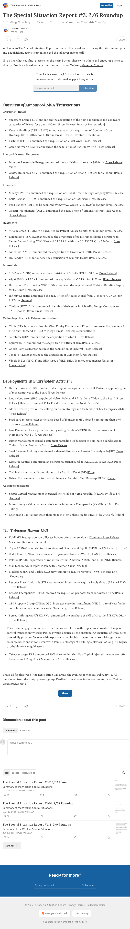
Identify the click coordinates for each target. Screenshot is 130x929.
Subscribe (106, 5)
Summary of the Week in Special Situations (27, 786)
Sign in (120, 5)
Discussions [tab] (28, 772)
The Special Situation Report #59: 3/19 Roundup (37, 782)
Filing (91, 472)
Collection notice (96, 905)
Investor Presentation (90, 124)
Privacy (72, 905)
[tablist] (17, 730)
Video (12, 167)
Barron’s (92, 403)
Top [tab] (7, 772)
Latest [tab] (15, 772)
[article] (65, 788)
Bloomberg (16, 576)
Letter (111, 478)
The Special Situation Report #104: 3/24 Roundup (38, 803)
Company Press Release (104, 537)
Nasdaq (81, 566)
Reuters (26, 300)
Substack (48, 921)
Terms (81, 905)
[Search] (124, 772)
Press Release (67, 124)
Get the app (82, 913)
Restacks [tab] (25, 730)
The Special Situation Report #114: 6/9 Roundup (37, 824)
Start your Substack (56, 913)
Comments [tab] (11, 730)
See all (9, 845)
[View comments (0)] (18, 40)
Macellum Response (21, 542)
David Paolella (19, 29)
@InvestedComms (91, 65)
